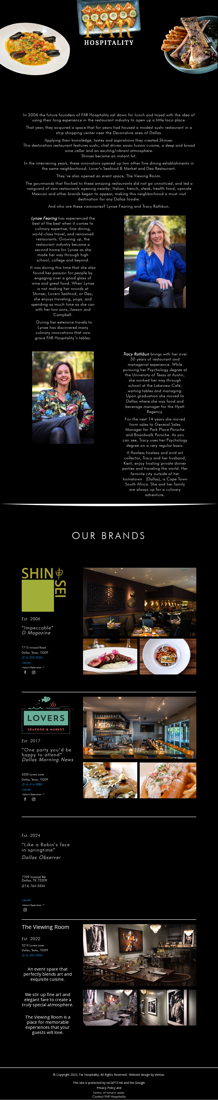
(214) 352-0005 (32, 955)
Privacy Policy (106, 1088)
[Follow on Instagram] (33, 672)
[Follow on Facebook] (25, 672)
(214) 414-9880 (32, 784)
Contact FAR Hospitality (109, 1096)
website (26, 662)
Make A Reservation (32, 667)
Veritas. (160, 1075)
